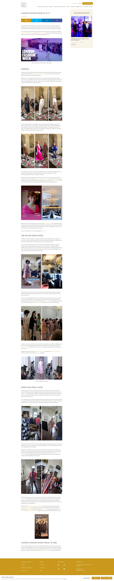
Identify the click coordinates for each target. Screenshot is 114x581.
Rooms (79, 3)
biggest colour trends (41, 33)
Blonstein (44, 231)
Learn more (64, 578)
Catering (90, 6)
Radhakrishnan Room (37, 302)
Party (72, 42)
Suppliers (76, 42)
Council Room (46, 179)
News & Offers (75, 3)
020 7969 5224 (79, 569)
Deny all (96, 578)
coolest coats (24, 33)
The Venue (85, 6)
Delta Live (42, 351)
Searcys (38, 352)
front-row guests (55, 180)
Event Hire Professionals (55, 351)
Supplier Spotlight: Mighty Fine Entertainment (80, 39)
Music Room (37, 179)
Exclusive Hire (73, 6)
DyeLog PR (37, 351)
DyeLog (29, 509)
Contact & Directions (87, 3)
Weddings (51, 6)
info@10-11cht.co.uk (45, 550)
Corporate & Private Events (59, 6)
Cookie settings (86, 578)
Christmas (80, 6)
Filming (68, 6)
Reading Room (47, 223)
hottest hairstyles (30, 33)
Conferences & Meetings (42, 6)
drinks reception (24, 347)
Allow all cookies (106, 578)
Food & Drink (42, 567)
